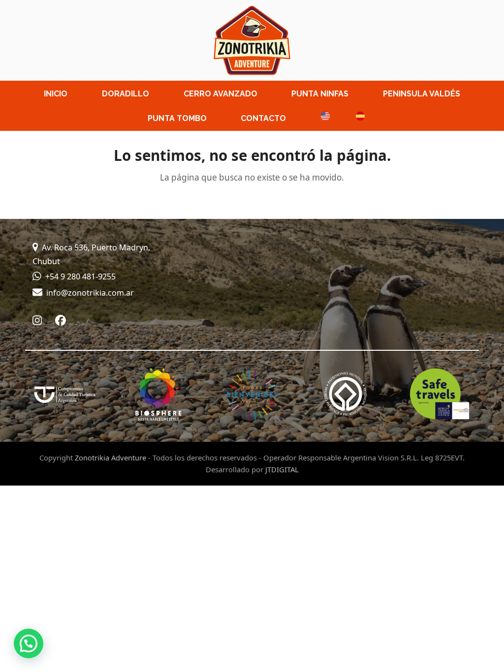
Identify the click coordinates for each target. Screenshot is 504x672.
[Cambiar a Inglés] (321, 118)
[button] (28, 643)
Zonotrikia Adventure (110, 457)
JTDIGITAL (282, 469)
